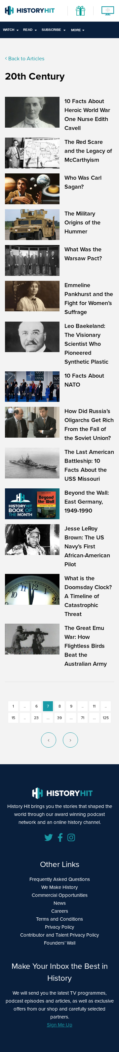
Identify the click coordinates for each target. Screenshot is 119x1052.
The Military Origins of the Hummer (82, 222)
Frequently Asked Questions (59, 879)
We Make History (59, 887)
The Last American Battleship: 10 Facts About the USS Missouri (89, 465)
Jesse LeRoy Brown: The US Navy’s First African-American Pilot (87, 546)
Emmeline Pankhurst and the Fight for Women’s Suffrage (88, 298)
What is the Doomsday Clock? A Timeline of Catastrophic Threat (88, 596)
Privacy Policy (59, 927)
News (60, 903)
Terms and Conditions (59, 919)
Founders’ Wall (59, 943)
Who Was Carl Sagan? (82, 182)
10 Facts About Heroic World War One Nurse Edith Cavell (87, 114)
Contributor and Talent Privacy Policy (59, 935)
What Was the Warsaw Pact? (83, 254)
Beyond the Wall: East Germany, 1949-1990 (86, 501)
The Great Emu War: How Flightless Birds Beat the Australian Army (85, 646)
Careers (59, 911)
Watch (8, 29)
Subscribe (51, 29)
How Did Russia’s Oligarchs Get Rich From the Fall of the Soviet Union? (89, 424)
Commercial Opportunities (60, 895)
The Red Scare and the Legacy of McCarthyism (88, 151)
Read (27, 29)
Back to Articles (25, 58)
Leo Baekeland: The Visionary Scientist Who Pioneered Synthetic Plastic (86, 344)
